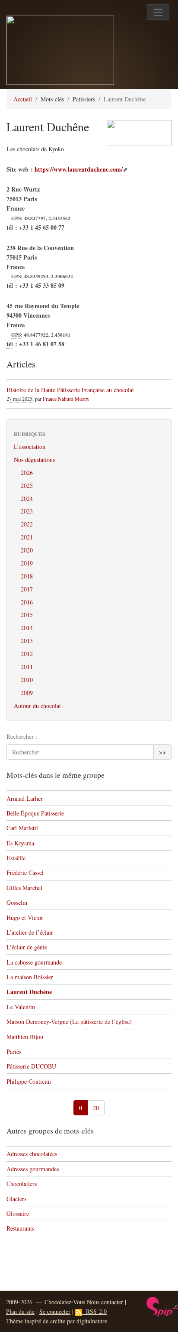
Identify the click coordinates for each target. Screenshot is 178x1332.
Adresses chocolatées (31, 1154)
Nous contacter (105, 1302)
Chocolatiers (21, 1183)
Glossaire (17, 1213)
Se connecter (54, 1311)
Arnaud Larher (24, 798)
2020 (27, 550)
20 (96, 1108)
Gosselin (16, 902)
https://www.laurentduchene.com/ (79, 169)
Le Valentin (20, 1007)
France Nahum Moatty (66, 398)
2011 (27, 667)
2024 (27, 498)
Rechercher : (22, 736)
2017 (27, 589)
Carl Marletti (22, 828)
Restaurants (20, 1228)
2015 (27, 615)
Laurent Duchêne (29, 991)
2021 (27, 537)
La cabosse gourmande (34, 962)
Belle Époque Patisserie (35, 813)
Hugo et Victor (24, 917)
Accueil (22, 99)
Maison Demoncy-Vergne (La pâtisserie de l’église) (69, 1021)
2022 (27, 524)
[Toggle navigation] (158, 12)
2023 (27, 511)
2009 (27, 693)
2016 (27, 602)
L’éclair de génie (26, 947)
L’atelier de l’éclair (29, 932)
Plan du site (20, 1311)
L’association (29, 446)
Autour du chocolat (37, 706)
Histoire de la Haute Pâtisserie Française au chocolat (70, 390)
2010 (27, 680)
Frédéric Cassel (25, 872)
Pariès (13, 1051)
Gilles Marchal (24, 888)
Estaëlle (15, 858)
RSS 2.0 (94, 1311)
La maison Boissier (29, 977)
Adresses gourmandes (32, 1169)
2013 (27, 641)
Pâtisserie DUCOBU (31, 1066)
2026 (27, 472)
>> (162, 752)
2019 (27, 563)
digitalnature (91, 1321)
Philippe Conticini (28, 1081)
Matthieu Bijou (24, 1037)
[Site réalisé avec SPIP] (162, 1305)
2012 (27, 654)
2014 (27, 628)
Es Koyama (20, 843)
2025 (27, 485)
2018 (27, 576)
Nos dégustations (34, 459)
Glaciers (16, 1199)
